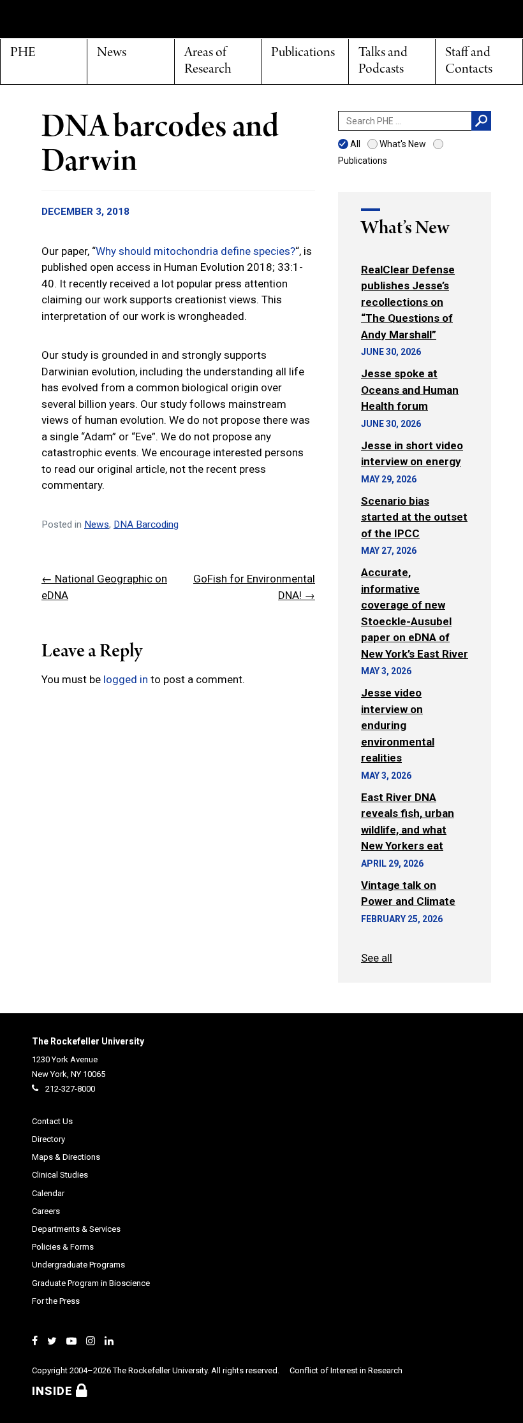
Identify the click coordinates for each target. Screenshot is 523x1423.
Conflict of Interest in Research (346, 1370)
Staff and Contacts (468, 61)
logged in (125, 679)
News (111, 53)
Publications (303, 53)
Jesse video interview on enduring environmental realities (397, 725)
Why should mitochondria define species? (195, 251)
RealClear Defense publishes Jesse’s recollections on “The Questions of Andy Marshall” (408, 302)
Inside (54, 1391)
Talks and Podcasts (383, 61)
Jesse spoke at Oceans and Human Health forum (410, 389)
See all (376, 957)
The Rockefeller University (88, 1041)
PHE (23, 53)
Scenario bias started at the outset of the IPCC (414, 517)
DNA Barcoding (146, 524)
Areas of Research (208, 61)
